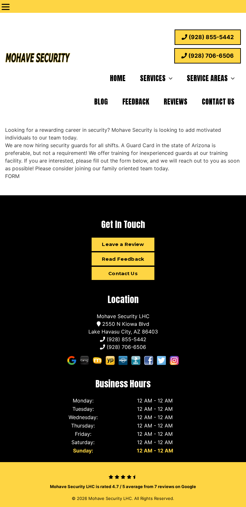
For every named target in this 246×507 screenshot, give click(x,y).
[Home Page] (37, 59)
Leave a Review (123, 244)
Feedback (135, 101)
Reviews (175, 101)
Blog (101, 101)
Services (153, 78)
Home (118, 78)
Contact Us (218, 101)
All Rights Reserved (153, 498)
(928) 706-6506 (210, 55)
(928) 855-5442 (210, 37)
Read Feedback (123, 259)
